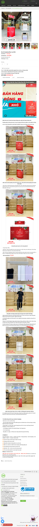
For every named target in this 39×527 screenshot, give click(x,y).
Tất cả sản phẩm (8, 8)
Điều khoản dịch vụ (23, 482)
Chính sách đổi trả (23, 478)
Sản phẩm (9, 5)
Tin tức (14, 5)
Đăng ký (23, 500)
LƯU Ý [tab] (13, 77)
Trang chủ (3, 5)
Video (28, 5)
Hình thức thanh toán (23, 485)
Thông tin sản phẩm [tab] (6, 77)
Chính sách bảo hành (23, 480)
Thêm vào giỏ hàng (6, 68)
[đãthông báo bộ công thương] (27, 489)
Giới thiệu (21, 476)
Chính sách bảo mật (23, 483)
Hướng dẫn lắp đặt (21, 5)
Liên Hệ (32, 5)
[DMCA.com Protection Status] (4, 505)
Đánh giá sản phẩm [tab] (20, 77)
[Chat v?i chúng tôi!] (2, 521)
